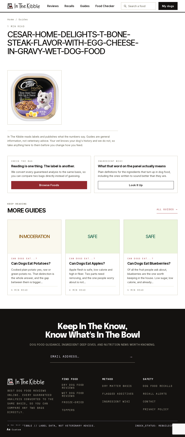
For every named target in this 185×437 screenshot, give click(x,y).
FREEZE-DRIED (73, 402)
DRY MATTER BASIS (117, 386)
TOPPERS (68, 410)
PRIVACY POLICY (156, 409)
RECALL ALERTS (155, 393)
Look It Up (136, 185)
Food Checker (105, 6)
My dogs (168, 6)
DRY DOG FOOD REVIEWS (73, 386)
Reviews (53, 6)
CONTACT (149, 401)
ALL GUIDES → (167, 209)
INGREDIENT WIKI (116, 401)
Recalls (69, 6)
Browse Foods (49, 185)
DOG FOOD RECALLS (158, 386)
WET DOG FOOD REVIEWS (73, 394)
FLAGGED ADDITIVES (118, 393)
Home (10, 19)
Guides (85, 6)
